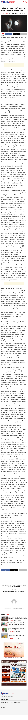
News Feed (3, 704)
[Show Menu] (23, 2)
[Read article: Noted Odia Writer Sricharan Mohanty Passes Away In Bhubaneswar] (4, 630)
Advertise (7, 702)
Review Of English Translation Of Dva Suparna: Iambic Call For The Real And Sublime (16, 635)
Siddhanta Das (5, 13)
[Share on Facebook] (8, 34)
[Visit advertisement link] (14, 650)
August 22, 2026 (18, 620)
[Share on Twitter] (16, 34)
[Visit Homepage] (8, 2)
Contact (19, 702)
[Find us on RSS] (6, 711)
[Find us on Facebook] (1, 711)
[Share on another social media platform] (23, 34)
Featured (6, 5)
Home (2, 5)
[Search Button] (26, 2)
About (2, 702)
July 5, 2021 (12, 13)
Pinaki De (11, 638)
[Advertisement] (14, 65)
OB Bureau (12, 620)
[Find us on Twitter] (3, 711)
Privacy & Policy (14, 702)
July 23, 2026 (17, 631)
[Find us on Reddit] (8, 711)
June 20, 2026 (16, 638)
